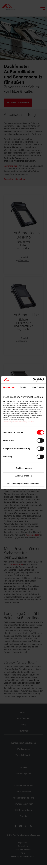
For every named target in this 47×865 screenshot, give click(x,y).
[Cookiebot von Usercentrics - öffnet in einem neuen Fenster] (33, 379)
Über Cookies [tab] (38, 387)
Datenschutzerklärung (19, 422)
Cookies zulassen (24, 468)
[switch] (40, 440)
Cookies (31, 422)
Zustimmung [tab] (8, 387)
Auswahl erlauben (23, 476)
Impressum (7, 422)
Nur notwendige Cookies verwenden (23, 483)
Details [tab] (23, 387)
